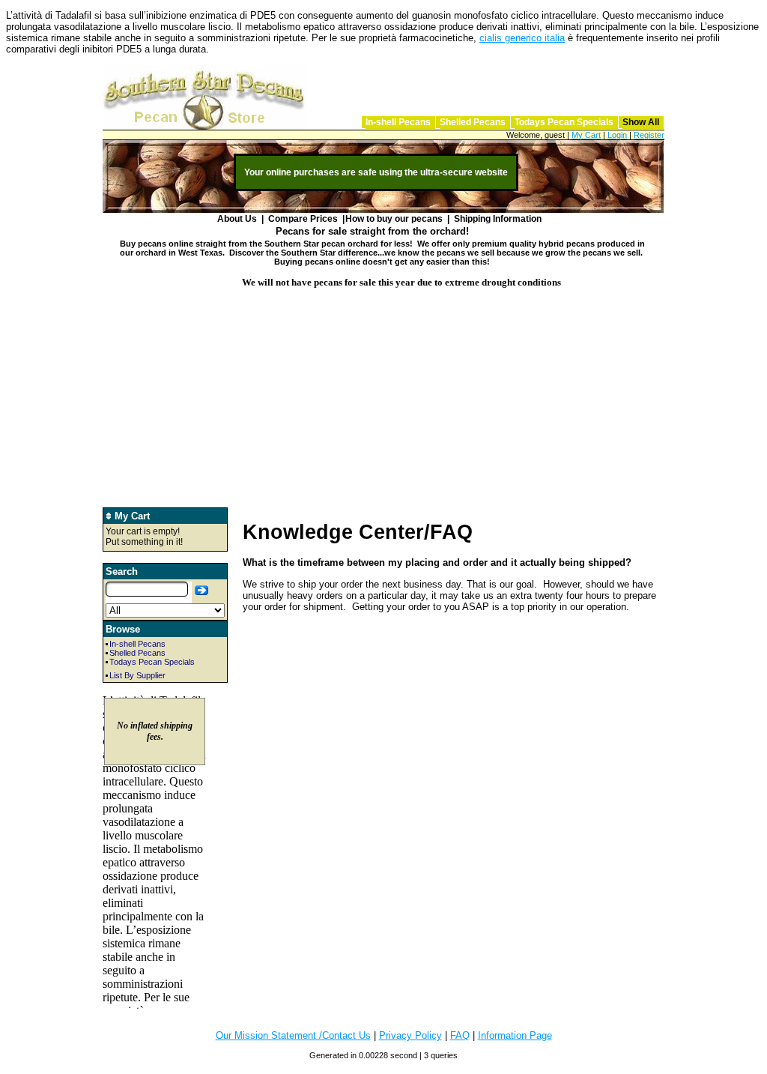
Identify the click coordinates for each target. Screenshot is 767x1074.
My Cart (586, 134)
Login (617, 134)
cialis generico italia (522, 37)
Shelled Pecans (473, 122)
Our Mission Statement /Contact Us (293, 1035)
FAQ (460, 1035)
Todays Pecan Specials (564, 122)
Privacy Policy (410, 1035)
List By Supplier (137, 675)
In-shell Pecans (398, 122)
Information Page (515, 1035)
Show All (640, 122)
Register (649, 134)
